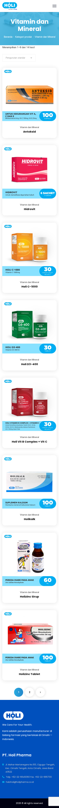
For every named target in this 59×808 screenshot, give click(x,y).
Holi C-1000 (29, 286)
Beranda (8, 36)
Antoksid (29, 131)
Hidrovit (29, 209)
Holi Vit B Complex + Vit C (29, 441)
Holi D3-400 (29, 364)
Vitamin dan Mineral (29, 127)
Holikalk (29, 519)
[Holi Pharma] (9, 5)
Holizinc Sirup (29, 596)
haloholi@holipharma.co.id (20, 782)
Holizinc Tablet (29, 674)
